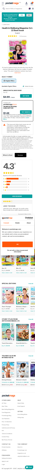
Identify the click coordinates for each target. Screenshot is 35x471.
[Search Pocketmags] (4, 9)
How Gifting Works (22, 414)
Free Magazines (6, 412)
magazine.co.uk (22, 453)
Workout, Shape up (22, 306)
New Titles (5, 406)
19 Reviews (22, 36)
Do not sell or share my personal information (17, 250)
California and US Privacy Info (8, 429)
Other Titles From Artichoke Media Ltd (11, 319)
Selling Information (7, 458)
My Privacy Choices (7, 439)
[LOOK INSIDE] (17, 64)
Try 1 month (25, 112)
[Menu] (3, 3)
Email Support (21, 406)
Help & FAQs (21, 403)
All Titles (4, 403)
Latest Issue (6, 24)
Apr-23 (4, 268)
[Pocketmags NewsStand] (11, 3)
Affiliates (4, 450)
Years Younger (6, 306)
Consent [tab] (6, 223)
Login (3, 464)
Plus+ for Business (7, 421)
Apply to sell (5, 461)
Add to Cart (9, 272)
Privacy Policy (5, 424)
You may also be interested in (9, 356)
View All (30, 283)
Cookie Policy (5, 436)
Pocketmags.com (22, 450)
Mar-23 (18, 268)
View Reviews (17, 196)
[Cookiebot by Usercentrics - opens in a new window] (25, 218)
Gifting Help (21, 417)
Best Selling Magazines (8, 409)
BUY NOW (26, 96)
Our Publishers (6, 418)
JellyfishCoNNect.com (23, 456)
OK (18, 244)
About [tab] (29, 223)
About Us (20, 447)
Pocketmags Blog (6, 415)
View (3, 272)
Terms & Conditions (7, 433)
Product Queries (6, 447)
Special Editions (9, 283)
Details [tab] (17, 223)
